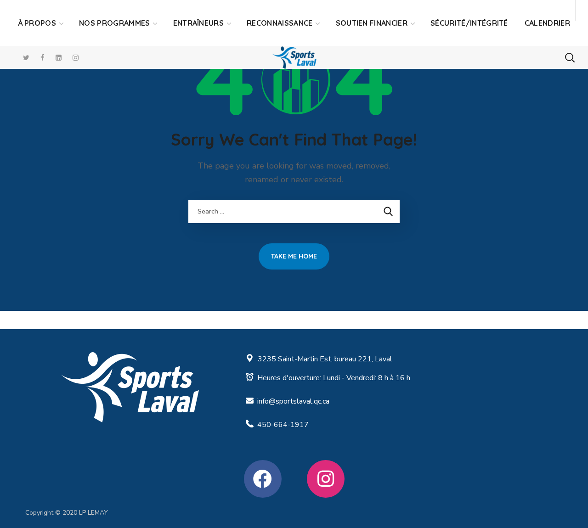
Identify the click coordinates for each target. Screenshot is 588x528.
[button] (569, 57)
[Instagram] (326, 479)
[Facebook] (263, 479)
